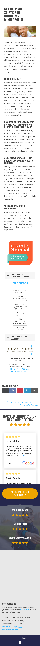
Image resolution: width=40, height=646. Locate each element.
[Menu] (20, 642)
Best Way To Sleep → (29, 405)
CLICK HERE (25, 610)
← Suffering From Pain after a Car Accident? (20, 402)
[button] (20, 275)
